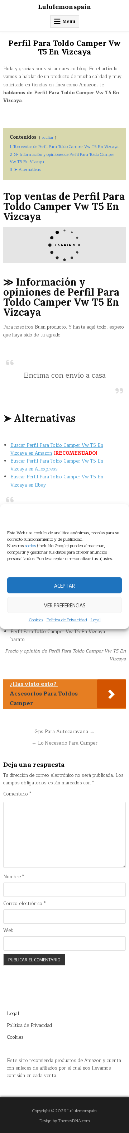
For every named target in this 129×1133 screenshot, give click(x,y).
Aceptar (64, 585)
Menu (69, 21)
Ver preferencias (64, 605)
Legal (96, 620)
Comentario (17, 794)
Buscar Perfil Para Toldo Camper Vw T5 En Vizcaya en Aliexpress (56, 465)
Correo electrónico (24, 904)
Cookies (36, 620)
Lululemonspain (64, 7)
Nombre (13, 877)
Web (8, 930)
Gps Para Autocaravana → (64, 731)
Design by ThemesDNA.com (64, 1121)
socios (30, 545)
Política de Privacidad (67, 620)
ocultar (47, 137)
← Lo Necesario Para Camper (64, 743)
